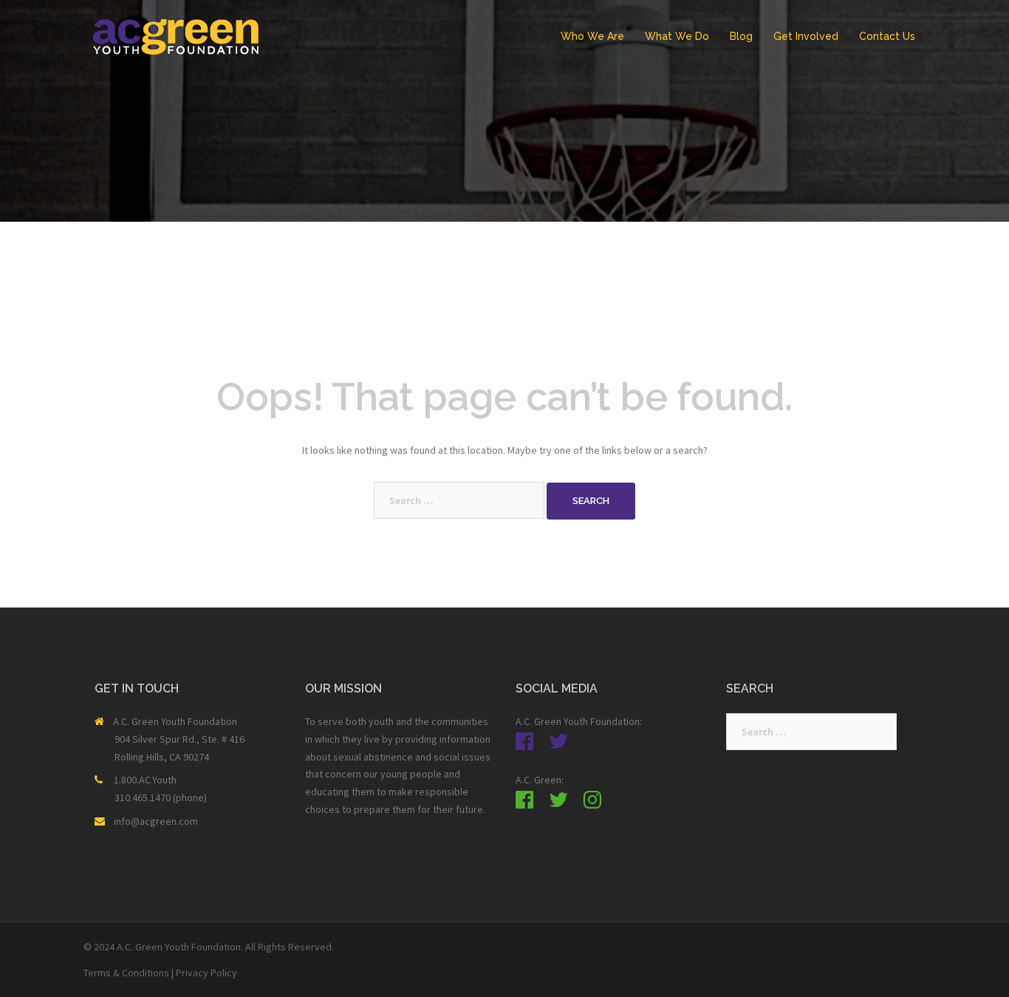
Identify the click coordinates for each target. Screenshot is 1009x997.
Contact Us (887, 36)
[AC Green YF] (175, 35)
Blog (741, 36)
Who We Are (592, 36)
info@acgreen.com (156, 821)
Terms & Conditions (126, 972)
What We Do (677, 36)
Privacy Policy (206, 972)
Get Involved (805, 36)
